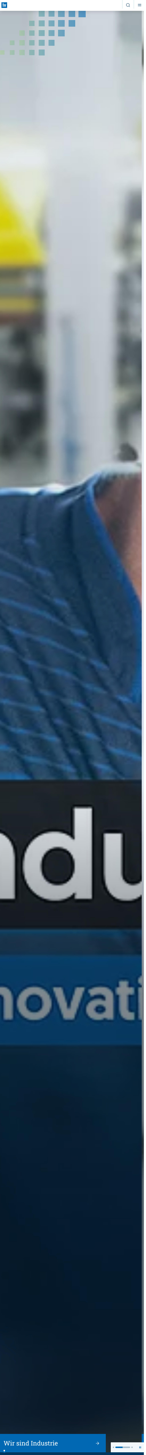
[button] (113, 1447)
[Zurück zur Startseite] (4, 5)
